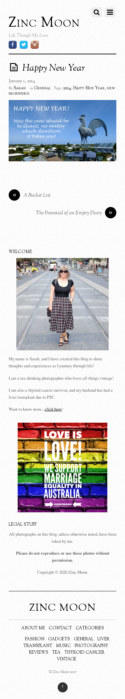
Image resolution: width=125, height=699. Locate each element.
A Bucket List (32, 195)
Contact (60, 628)
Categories (90, 628)
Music (63, 646)
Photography (91, 646)
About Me (33, 628)
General (42, 88)
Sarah (20, 88)
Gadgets (59, 639)
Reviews (38, 653)
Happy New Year (53, 68)
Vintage (66, 659)
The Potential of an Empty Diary (74, 213)
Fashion (34, 639)
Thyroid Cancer (84, 653)
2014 (67, 88)
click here (53, 409)
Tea (56, 653)
